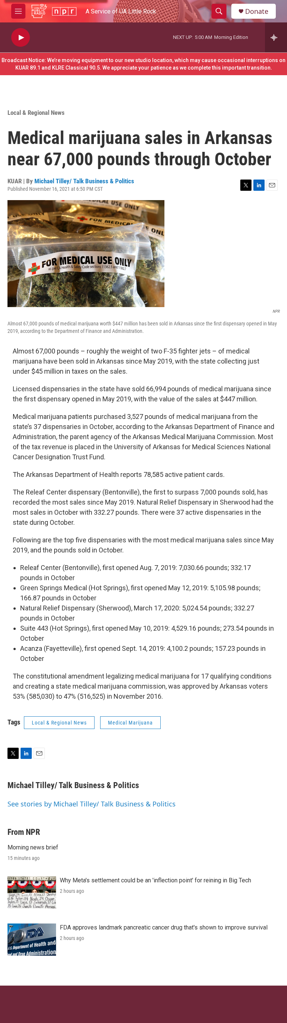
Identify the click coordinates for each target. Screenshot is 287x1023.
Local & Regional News (36, 112)
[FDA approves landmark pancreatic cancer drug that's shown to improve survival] (31, 940)
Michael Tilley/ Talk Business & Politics (84, 181)
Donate (256, 11)
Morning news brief (32, 847)
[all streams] (276, 37)
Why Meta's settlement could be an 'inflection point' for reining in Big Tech (155, 880)
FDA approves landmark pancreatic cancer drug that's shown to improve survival (164, 927)
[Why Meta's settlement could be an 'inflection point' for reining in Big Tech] (31, 892)
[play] (21, 37)
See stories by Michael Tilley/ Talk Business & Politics (91, 803)
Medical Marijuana (130, 723)
